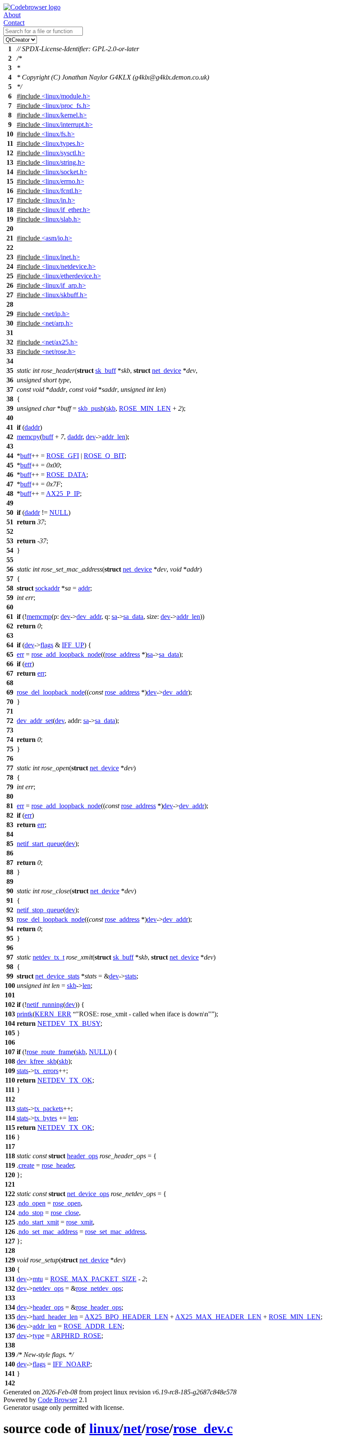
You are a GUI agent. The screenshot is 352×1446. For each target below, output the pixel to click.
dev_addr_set (35, 720)
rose (157, 1428)
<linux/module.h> (66, 96)
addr (84, 588)
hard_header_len (55, 1316)
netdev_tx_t (48, 957)
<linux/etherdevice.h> (71, 276)
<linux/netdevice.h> (69, 266)
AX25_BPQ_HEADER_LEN (126, 1316)
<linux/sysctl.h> (63, 153)
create (26, 1165)
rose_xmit (79, 1222)
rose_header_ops (98, 1307)
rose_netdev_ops (98, 1288)
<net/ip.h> (56, 313)
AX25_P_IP (63, 493)
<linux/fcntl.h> (62, 190)
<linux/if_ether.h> (66, 209)
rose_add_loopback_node (66, 654)
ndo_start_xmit (38, 1222)
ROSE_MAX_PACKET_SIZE (93, 1279)
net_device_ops (88, 1193)
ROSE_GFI (62, 455)
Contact (13, 22)
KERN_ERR (53, 1014)
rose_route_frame (50, 1051)
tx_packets (48, 1108)
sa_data (133, 616)
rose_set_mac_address (115, 1231)
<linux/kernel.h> (64, 115)
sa (114, 616)
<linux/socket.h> (64, 171)
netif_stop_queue (40, 910)
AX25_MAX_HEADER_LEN (218, 1316)
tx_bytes (45, 1118)
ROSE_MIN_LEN (145, 408)
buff (47, 436)
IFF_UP (73, 645)
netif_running (45, 1004)
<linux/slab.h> (61, 219)
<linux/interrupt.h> (67, 124)
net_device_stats (57, 976)
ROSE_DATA (66, 474)
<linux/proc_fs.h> (66, 105)
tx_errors (46, 1070)
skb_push (91, 408)
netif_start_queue (40, 843)
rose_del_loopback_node (51, 692)
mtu (38, 1279)
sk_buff (105, 370)
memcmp (39, 616)
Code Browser (57, 1399)
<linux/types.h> (63, 143)
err (20, 654)
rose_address (122, 654)
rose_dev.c (203, 1428)
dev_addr (88, 616)
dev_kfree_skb (37, 1061)
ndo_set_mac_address (48, 1231)
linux (104, 1428)
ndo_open (32, 1203)
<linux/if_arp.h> (64, 285)
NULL (58, 512)
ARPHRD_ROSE (76, 1335)
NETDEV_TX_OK (64, 1080)
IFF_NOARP (71, 1364)
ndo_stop (30, 1212)
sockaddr (47, 588)
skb (110, 408)
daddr (32, 427)
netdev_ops (48, 1288)
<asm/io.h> (57, 238)
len (86, 985)
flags (46, 645)
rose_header (58, 1165)
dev (91, 436)
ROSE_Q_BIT (104, 455)
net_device (166, 370)
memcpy (28, 436)
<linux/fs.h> (58, 134)
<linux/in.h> (58, 200)
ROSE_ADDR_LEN (93, 1326)
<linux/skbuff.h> (64, 294)
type (38, 1335)
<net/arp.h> (57, 323)
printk (25, 1014)
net (132, 1428)
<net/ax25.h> (60, 342)
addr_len (113, 436)
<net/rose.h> (59, 351)
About (12, 14)
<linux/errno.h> (63, 181)
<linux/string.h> (63, 162)
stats (131, 976)
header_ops (82, 1156)
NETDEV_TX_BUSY (68, 1023)
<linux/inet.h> (61, 257)
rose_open (67, 1203)
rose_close (65, 1212)
